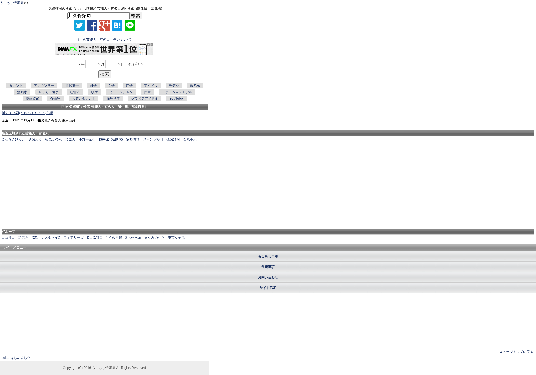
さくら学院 (113, 237)
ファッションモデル (177, 92)
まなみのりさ (154, 237)
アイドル (150, 85)
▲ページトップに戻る (516, 351)
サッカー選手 (49, 92)
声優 (129, 85)
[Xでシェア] (79, 25)
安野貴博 (133, 139)
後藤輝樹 (173, 139)
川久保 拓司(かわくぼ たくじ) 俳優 (27, 113)
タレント (16, 85)
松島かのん (53, 139)
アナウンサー (44, 85)
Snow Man (133, 237)
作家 (147, 92)
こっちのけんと (13, 139)
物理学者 (113, 98)
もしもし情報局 (11, 3)
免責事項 (268, 267)
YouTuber (176, 98)
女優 (111, 85)
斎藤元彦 (35, 139)
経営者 (75, 92)
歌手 (94, 92)
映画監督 (32, 98)
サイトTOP (268, 288)
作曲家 (55, 98)
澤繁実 (70, 139)
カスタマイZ (50, 237)
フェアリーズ (73, 237)
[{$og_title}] (117, 25)
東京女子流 (176, 237)
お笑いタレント (83, 98)
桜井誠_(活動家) (111, 139)
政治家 (195, 85)
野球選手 (72, 85)
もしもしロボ (268, 256)
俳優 (93, 85)
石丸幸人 (190, 139)
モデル (174, 85)
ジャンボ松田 (153, 139)
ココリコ (8, 237)
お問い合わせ (268, 277)
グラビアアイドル (144, 98)
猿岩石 (23, 237)
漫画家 (22, 92)
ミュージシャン (121, 92)
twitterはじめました (16, 358)
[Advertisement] (268, 154)
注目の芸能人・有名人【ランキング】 (104, 39)
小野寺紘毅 (87, 139)
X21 (35, 237)
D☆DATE (94, 237)
